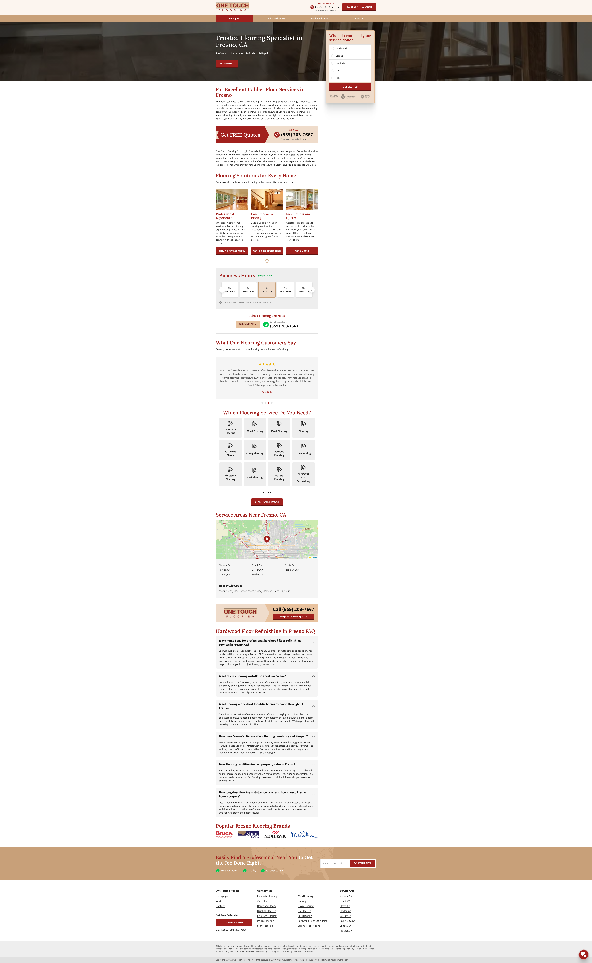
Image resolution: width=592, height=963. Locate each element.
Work (218, 901)
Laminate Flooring (275, 18)
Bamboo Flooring (266, 911)
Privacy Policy (341, 959)
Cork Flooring (305, 916)
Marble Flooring (265, 921)
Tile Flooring (304, 911)
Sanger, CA (224, 574)
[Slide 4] (272, 403)
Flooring (302, 901)
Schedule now (234, 922)
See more (267, 492)
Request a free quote (359, 7)
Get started (227, 63)
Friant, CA (257, 565)
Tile (337, 70)
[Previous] (222, 290)
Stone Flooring (265, 926)
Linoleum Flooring (267, 916)
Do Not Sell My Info (312, 959)
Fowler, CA (224, 570)
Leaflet (314, 557)
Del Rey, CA (257, 570)
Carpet (339, 56)
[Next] (312, 290)
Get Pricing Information (267, 251)
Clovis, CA (290, 565)
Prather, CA (257, 574)
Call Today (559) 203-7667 (231, 930)
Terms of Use (328, 959)
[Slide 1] (262, 403)
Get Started (350, 87)
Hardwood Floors (320, 18)
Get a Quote (302, 251)
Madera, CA (225, 565)
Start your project (267, 502)
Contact (220, 906)
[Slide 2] (265, 403)
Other (339, 78)
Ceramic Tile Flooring (309, 926)
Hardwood (341, 48)
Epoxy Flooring (306, 906)
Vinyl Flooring (264, 901)
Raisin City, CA (292, 570)
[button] (267, 539)
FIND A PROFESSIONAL (232, 251)
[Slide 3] (268, 403)
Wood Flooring (305, 896)
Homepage (234, 18)
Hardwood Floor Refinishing (312, 921)
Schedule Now (247, 324)
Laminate (340, 63)
